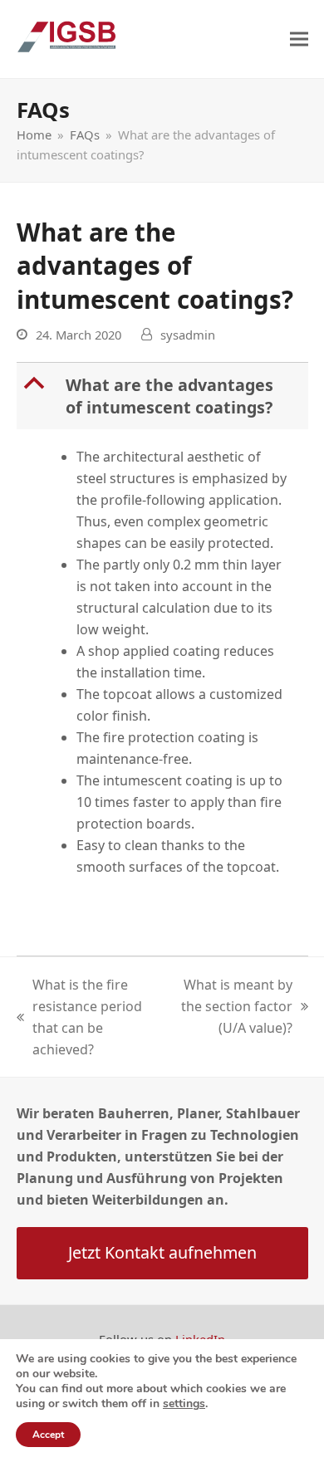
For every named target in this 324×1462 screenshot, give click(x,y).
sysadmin (187, 334)
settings (184, 1403)
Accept (48, 1434)
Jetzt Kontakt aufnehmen (162, 1252)
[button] (299, 39)
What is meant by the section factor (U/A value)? (235, 1007)
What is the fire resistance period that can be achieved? (79, 1017)
